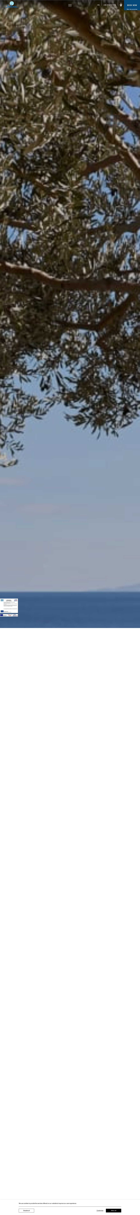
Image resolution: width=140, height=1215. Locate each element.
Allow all (113, 1210)
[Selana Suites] (12, 5)
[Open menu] (70, 5)
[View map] (121, 5)
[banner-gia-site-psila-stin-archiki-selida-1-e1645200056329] (9, 606)
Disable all (26, 1210)
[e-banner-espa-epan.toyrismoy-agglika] (9, 615)
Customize (100, 1210)
